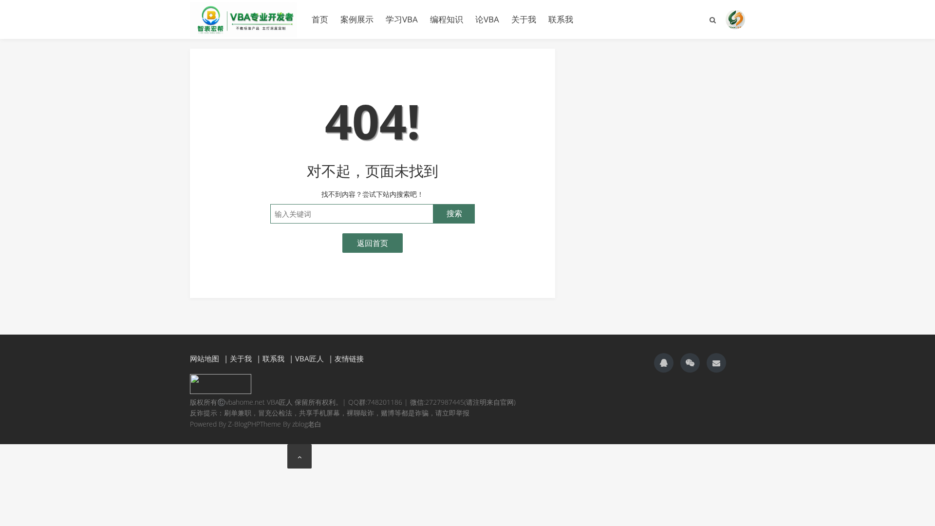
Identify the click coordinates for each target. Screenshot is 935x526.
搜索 (454, 213)
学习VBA (402, 19)
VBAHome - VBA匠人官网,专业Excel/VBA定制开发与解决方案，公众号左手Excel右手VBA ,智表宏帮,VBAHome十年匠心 (243, 19)
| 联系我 (270, 358)
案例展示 (357, 19)
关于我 (523, 19)
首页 (320, 19)
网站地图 (204, 358)
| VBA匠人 (306, 358)
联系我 (560, 19)
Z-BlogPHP (244, 424)
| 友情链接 (346, 358)
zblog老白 (306, 424)
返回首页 (372, 243)
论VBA (487, 19)
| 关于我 (238, 358)
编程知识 (446, 19)
